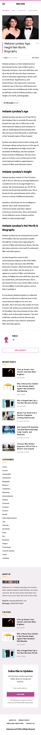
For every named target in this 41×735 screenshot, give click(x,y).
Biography (6, 481)
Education (6, 492)
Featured (5, 503)
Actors (4, 467)
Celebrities (6, 489)
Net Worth (35, 58)
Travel (4, 554)
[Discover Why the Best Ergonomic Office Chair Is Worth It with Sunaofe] (8, 447)
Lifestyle (5, 525)
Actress (5, 470)
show (16, 103)
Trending (5, 558)
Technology (6, 547)
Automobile (6, 474)
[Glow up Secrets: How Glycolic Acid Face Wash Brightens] (8, 372)
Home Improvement (9, 518)
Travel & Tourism (8, 551)
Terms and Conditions (15, 723)
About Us (12, 720)
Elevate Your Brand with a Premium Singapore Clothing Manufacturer (27, 415)
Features (5, 507)
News (4, 533)
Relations (5, 540)
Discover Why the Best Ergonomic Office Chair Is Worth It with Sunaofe (27, 446)
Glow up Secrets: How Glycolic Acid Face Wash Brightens (26, 371)
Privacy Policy (21, 703)
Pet (3, 536)
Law (3, 522)
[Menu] (3, 4)
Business (5, 485)
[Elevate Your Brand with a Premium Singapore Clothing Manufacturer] (8, 415)
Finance (5, 511)
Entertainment (7, 496)
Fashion (5, 500)
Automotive (6, 478)
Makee (5, 58)
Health (4, 514)
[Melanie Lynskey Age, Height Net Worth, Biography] (20, 27)
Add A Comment (20, 350)
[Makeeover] (20, 4)
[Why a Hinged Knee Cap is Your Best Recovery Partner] (8, 403)
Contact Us (30, 723)
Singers (5, 543)
